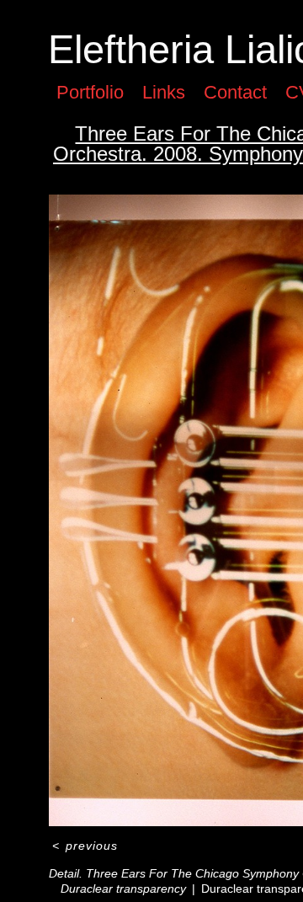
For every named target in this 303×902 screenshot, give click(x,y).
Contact (235, 92)
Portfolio (90, 92)
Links (163, 92)
